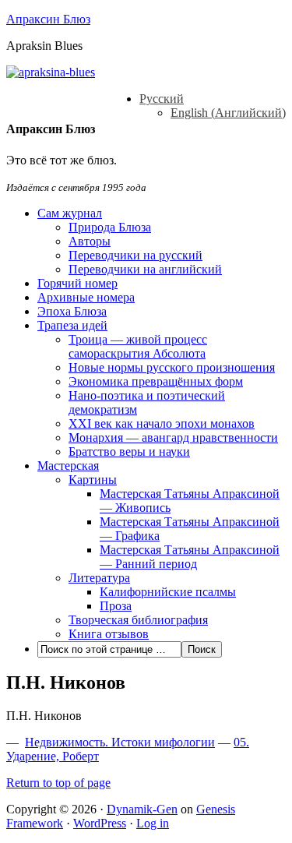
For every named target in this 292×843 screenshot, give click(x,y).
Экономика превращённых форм (156, 381)
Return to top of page (58, 782)
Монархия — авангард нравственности (173, 437)
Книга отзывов (109, 633)
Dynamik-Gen (142, 809)
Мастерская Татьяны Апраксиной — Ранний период (190, 556)
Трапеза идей (72, 325)
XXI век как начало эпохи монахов (162, 423)
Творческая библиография (138, 619)
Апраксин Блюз (48, 19)
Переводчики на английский (145, 269)
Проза (116, 605)
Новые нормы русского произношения (172, 367)
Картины (93, 479)
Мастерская (68, 465)
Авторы (90, 241)
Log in (152, 823)
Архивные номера (86, 297)
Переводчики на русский (135, 255)
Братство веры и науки (129, 451)
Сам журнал (69, 213)
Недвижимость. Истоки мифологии (120, 742)
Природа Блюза (110, 227)
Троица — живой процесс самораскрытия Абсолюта (138, 346)
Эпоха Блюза (72, 311)
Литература (99, 577)
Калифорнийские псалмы (168, 591)
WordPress (99, 823)
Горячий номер (77, 283)
